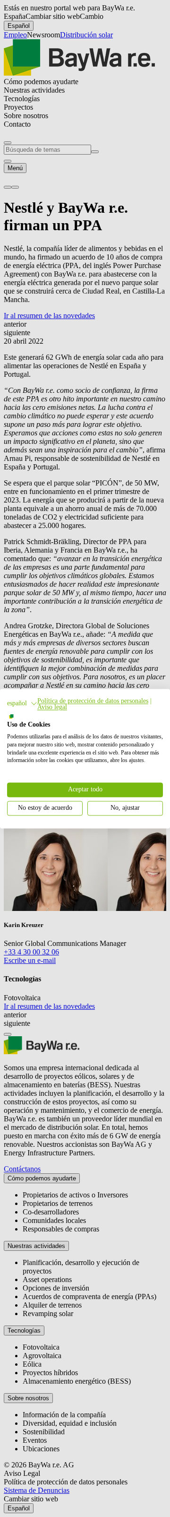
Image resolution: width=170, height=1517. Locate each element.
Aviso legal (52, 707)
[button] (22, 703)
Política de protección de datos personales (92, 700)
